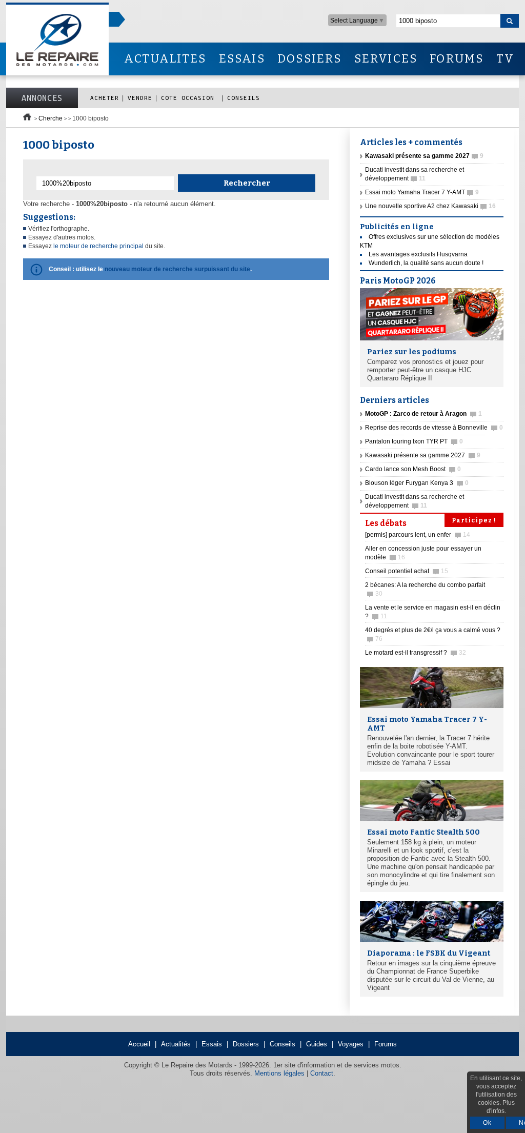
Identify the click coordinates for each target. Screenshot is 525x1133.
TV (505, 59)
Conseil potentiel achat (406, 571)
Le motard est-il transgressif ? (415, 652)
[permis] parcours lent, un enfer (417, 534)
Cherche (50, 118)
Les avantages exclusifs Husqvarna (418, 254)
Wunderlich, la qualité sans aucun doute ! (426, 263)
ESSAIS (242, 59)
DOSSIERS (309, 59)
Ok (487, 1122)
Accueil (139, 1044)
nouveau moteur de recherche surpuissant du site (177, 269)
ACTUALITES (165, 59)
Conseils (243, 97)
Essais (211, 1044)
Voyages (351, 1044)
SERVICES (386, 59)
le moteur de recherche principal (98, 246)
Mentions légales (279, 1073)
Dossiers (246, 1044)
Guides (316, 1044)
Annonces (42, 98)
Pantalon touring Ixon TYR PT (414, 441)
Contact (321, 1073)
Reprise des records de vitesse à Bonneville (434, 427)
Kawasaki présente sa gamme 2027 (422, 455)
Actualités (176, 1044)
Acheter (104, 97)
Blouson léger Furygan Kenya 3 (417, 483)
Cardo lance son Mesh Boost (413, 469)
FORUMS (456, 59)
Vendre (140, 97)
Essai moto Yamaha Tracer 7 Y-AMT (422, 192)
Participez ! (474, 520)
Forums (385, 1044)
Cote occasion (189, 97)
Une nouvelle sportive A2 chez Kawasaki (430, 206)
